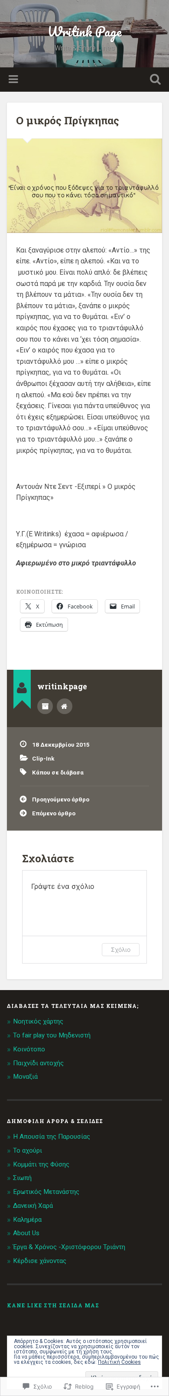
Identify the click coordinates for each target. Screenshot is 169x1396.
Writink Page (84, 31)
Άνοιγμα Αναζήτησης (154, 80)
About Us (26, 1233)
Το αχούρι (27, 1150)
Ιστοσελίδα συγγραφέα (64, 706)
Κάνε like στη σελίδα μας (53, 1305)
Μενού (14, 79)
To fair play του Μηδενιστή (52, 1035)
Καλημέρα (27, 1219)
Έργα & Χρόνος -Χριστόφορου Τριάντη (69, 1247)
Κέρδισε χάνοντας (39, 1261)
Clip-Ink (43, 758)
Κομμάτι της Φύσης (41, 1164)
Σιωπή (22, 1178)
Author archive (45, 706)
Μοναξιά (25, 1076)
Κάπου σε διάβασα (58, 772)
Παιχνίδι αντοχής (38, 1063)
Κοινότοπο (29, 1049)
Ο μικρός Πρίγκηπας (67, 120)
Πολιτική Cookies (119, 1362)
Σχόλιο (120, 949)
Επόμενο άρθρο (53, 813)
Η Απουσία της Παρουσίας (51, 1136)
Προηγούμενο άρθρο (60, 799)
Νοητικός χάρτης (38, 1021)
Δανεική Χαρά (33, 1206)
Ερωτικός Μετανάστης (46, 1192)
